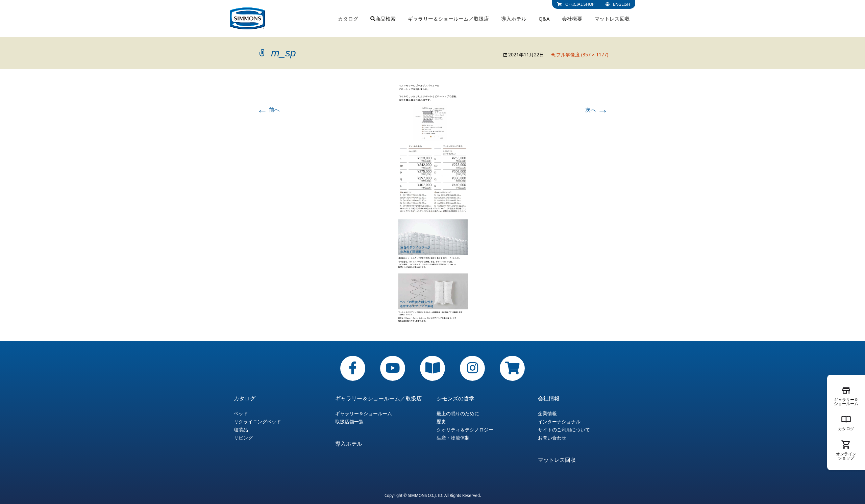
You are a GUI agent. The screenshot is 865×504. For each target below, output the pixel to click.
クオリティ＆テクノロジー (465, 429)
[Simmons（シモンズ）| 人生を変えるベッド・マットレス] (247, 18)
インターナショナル (559, 421)
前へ (268, 109)
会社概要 (572, 18)
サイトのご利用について (564, 429)
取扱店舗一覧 (349, 421)
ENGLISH (621, 4)
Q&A (544, 18)
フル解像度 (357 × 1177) (582, 54)
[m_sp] (432, 204)
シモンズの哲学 (455, 398)
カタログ (348, 18)
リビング (243, 437)
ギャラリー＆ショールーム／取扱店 (448, 18)
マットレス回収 (612, 18)
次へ (596, 109)
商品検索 (385, 18)
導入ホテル (513, 18)
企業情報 (547, 413)
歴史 (441, 421)
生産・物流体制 (453, 437)
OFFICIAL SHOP (579, 4)
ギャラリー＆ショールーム (363, 413)
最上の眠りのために (458, 413)
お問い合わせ (552, 437)
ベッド (241, 413)
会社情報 (549, 398)
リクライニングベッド (257, 421)
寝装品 (241, 429)
